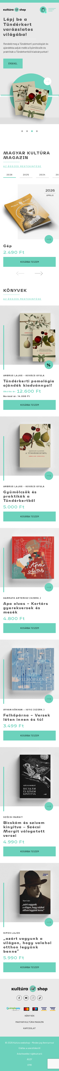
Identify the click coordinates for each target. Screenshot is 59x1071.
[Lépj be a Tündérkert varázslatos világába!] (29, 94)
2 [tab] (27, 131)
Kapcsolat (29, 1028)
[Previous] (20, 273)
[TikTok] (39, 998)
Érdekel (13, 63)
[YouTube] (26, 998)
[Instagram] (33, 998)
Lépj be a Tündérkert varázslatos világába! (18, 26)
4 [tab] (37, 131)
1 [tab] (22, 131)
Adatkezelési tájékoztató (29, 1053)
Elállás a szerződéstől (29, 1048)
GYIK (29, 1064)
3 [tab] (32, 131)
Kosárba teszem (29, 261)
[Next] (39, 273)
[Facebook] (19, 998)
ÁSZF (29, 1059)
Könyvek (29, 1015)
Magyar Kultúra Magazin (30, 1021)
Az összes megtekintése (22, 166)
